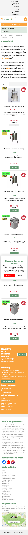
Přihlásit (21, 354)
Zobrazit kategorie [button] (14, 24)
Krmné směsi (5, 483)
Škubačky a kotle (6, 494)
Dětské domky (6, 485)
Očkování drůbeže (6, 409)
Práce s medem (19, 35)
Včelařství (10, 35)
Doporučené (5, 84)
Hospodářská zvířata (7, 490)
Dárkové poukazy (14, 1)
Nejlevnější (12, 84)
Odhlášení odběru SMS (7, 406)
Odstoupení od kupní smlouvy (9, 403)
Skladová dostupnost (8, 28)
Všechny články (7, 381)
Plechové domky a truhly (8, 478)
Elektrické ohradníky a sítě (8, 488)
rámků (8, 68)
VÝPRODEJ (5, 470)
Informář (16, 6)
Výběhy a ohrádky (6, 496)
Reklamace (4, 401)
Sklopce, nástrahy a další (8, 499)
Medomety (4, 37)
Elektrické (11, 37)
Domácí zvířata (6, 491)
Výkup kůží (4, 407)
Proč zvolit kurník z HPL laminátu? (11, 370)
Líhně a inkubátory (6, 477)
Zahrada (4, 493)
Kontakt (17, 11)
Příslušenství (5, 482)
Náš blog (5, 368)
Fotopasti (4, 498)
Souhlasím (8, 275)
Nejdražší (18, 84)
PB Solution (20, 532)
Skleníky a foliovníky (7, 480)
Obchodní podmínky (6, 404)
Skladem (6, 31)
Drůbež (4, 472)
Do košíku (14, 167)
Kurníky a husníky (6, 474)
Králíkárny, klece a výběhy (8, 475)
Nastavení (19, 275)
